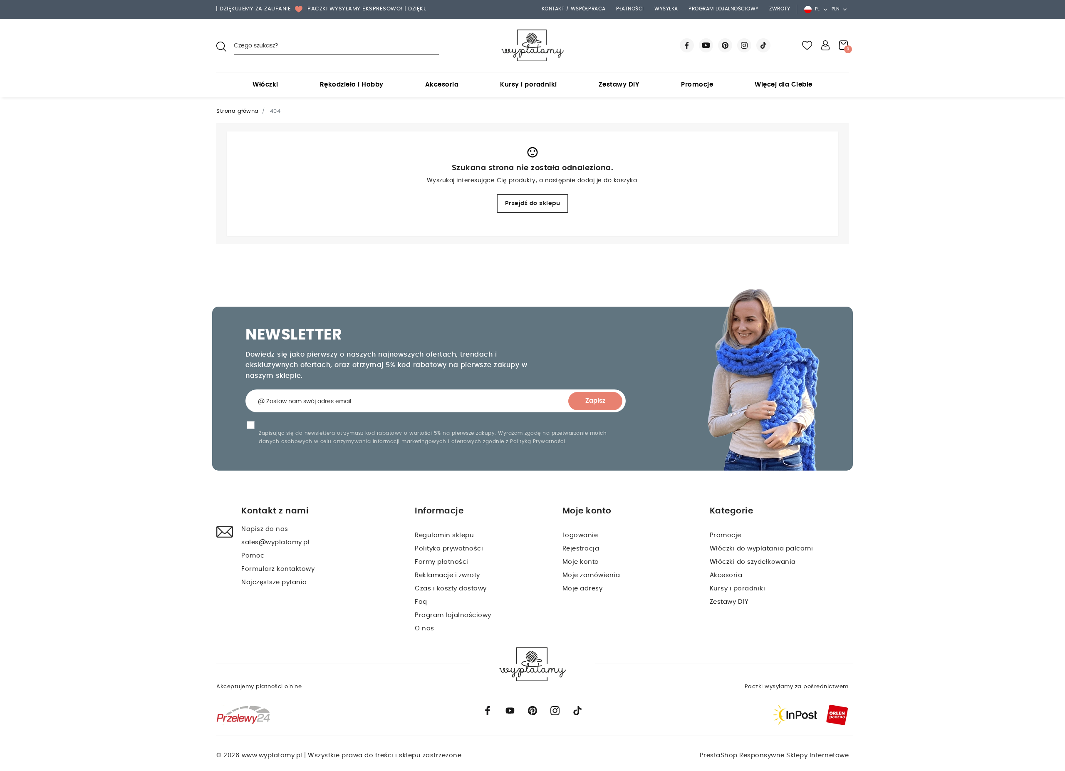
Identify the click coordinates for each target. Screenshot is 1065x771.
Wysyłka (666, 8)
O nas (424, 628)
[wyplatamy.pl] (532, 45)
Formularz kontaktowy (278, 569)
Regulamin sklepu (444, 535)
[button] (825, 45)
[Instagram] (744, 45)
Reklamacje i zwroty (447, 575)
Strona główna (237, 111)
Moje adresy (582, 588)
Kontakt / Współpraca (574, 8)
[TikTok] (763, 45)
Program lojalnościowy (724, 8)
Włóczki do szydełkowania (753, 562)
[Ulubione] (807, 45)
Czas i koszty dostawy (451, 588)
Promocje (697, 85)
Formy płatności (441, 562)
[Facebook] (687, 45)
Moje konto (580, 562)
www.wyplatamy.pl (273, 755)
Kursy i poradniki (528, 85)
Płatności (630, 8)
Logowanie (580, 535)
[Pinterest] (725, 45)
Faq (421, 602)
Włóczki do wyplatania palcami (761, 548)
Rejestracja (580, 548)
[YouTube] (706, 45)
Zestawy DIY (619, 85)
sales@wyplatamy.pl (275, 542)
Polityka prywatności (449, 548)
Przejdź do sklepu (532, 203)
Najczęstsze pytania (274, 582)
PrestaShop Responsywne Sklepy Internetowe (774, 755)
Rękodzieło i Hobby (352, 85)
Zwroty (779, 8)
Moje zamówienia (591, 575)
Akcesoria (442, 85)
